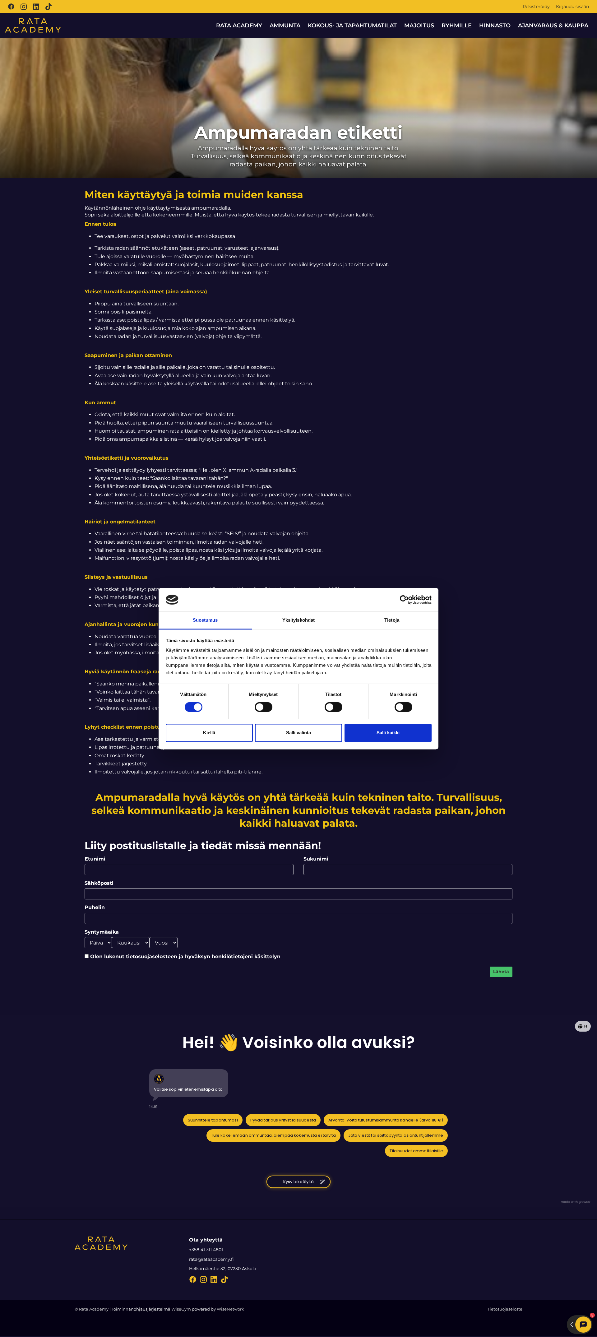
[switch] (263, 707)
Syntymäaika (102, 932)
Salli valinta (298, 733)
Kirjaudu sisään (572, 6)
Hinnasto (495, 25)
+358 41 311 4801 (206, 1249)
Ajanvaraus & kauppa (553, 25)
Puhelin (95, 907)
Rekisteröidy (536, 6)
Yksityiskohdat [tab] (298, 620)
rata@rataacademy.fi (211, 1259)
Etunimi (95, 859)
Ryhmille (457, 25)
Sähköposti (99, 883)
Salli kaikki (388, 733)
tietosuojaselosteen (151, 956)
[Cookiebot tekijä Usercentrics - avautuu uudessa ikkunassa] (404, 599)
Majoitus (419, 25)
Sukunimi (315, 859)
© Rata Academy (92, 1309)
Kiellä (209, 733)
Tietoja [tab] (391, 620)
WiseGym (181, 1309)
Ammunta (285, 25)
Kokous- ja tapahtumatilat (352, 25)
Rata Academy (239, 25)
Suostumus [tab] (205, 620)
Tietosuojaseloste (505, 1309)
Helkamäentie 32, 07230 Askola (222, 1268)
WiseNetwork (230, 1309)
